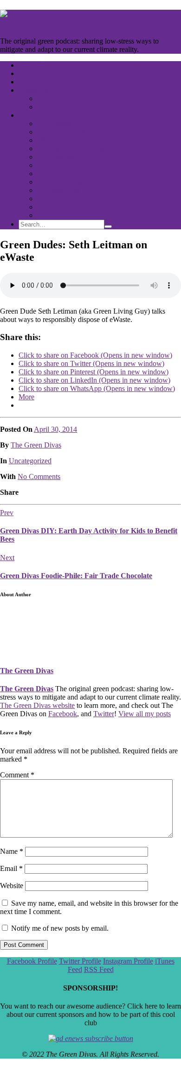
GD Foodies (55, 157)
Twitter (103, 714)
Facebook (62, 714)
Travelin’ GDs (58, 207)
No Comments (39, 476)
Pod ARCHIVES (44, 115)
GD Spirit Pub (58, 190)
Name (11, 851)
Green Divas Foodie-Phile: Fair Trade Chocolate (76, 576)
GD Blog (32, 82)
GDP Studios (56, 98)
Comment (17, 775)
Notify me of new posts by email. (60, 928)
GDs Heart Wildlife (65, 182)
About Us (33, 90)
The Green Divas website (37, 705)
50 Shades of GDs (64, 140)
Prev (6, 513)
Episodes (32, 65)
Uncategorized (30, 461)
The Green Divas (36, 445)
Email (11, 868)
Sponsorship (55, 215)
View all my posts (144, 714)
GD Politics (54, 198)
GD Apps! (52, 107)
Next (7, 557)
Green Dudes (56, 165)
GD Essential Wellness (70, 148)
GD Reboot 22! (60, 123)
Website (11, 885)
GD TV (30, 73)
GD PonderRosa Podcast (73, 132)
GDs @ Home (58, 173)
